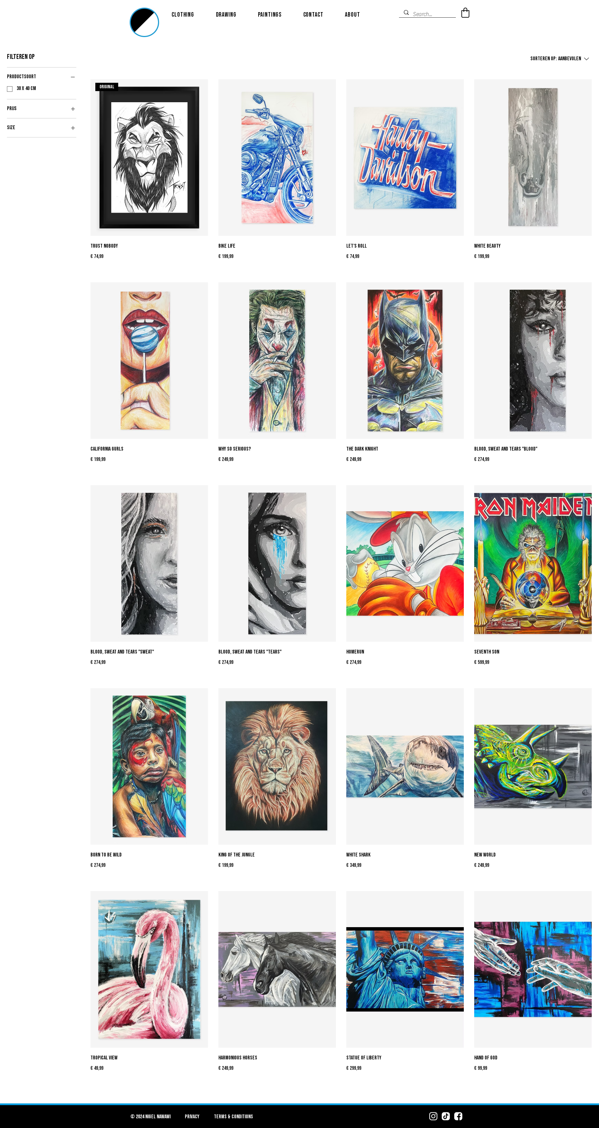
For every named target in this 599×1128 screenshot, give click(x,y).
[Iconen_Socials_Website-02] (446, 1116)
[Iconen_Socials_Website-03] (458, 1116)
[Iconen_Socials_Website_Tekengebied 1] (433, 1116)
